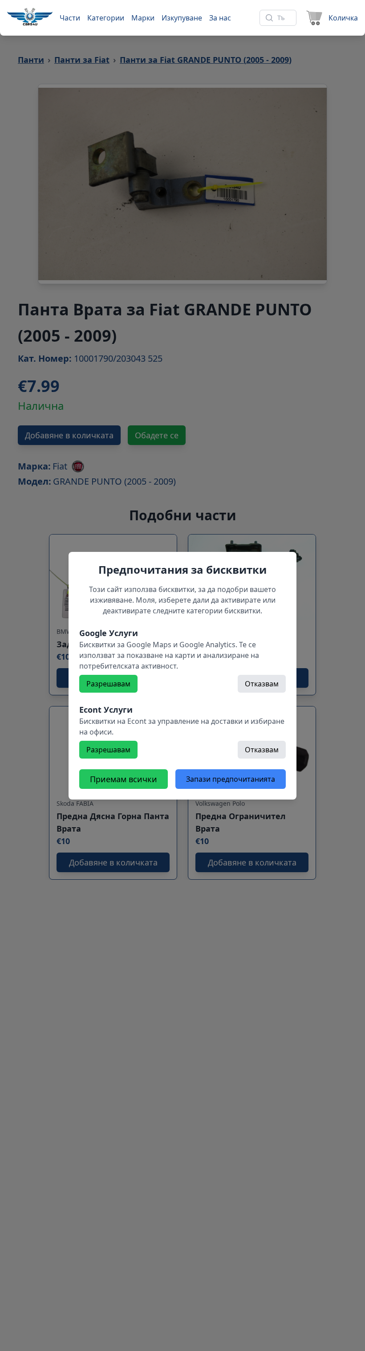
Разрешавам (108, 684)
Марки (142, 18)
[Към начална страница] (30, 16)
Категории (105, 18)
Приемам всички (123, 779)
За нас (220, 18)
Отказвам (262, 684)
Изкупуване (182, 18)
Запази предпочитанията (230, 779)
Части (70, 18)
